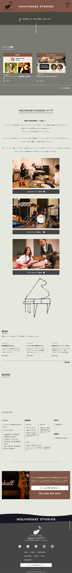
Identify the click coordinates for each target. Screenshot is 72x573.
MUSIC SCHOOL (42, 552)
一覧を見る (67, 362)
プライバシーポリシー (36, 569)
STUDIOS (32, 552)
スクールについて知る (34, 272)
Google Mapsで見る (7, 412)
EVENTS (36, 556)
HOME (25, 552)
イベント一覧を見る (64, 88)
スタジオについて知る (34, 191)
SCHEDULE (27, 560)
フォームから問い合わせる (35, 565)
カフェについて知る (34, 232)
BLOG (42, 556)
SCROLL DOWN (36, 26)
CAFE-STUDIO (27, 556)
